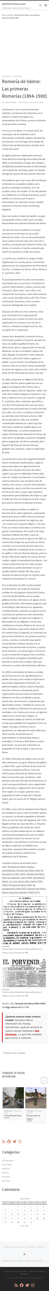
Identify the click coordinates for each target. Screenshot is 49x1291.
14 (12, 1214)
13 (5, 1214)
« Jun (22, 1225)
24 (31, 1218)
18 (37, 1214)
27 (5, 1222)
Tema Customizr (37, 1278)
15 (18, 1214)
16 (24, 1214)
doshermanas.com (19, 1271)
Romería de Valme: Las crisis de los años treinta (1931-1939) (23, 881)
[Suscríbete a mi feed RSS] (3, 1141)
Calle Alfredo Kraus (12, 1115)
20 (5, 1218)
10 (31, 1210)
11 (37, 1210)
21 (12, 1218)
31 (31, 1222)
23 (24, 1218)
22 (18, 1218)
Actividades (7, 1160)
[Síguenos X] (15, 1141)
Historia (6, 1177)
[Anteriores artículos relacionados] (38, 1080)
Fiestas (10, 15)
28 (12, 1222)
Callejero (7, 1164)
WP (17, 1278)
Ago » (27, 1225)
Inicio (4, 15)
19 (44, 1214)
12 (44, 1210)
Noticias (6, 1181)
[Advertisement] (24, 48)
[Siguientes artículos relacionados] (44, 1080)
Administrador (11, 102)
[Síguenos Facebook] (9, 1141)
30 (24, 1222)
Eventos (6, 1169)
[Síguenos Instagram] (20, 1141)
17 (31, 1214)
